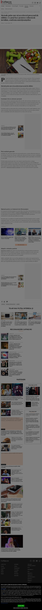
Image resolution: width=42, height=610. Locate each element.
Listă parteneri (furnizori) (4, 603)
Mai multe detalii (3, 588)
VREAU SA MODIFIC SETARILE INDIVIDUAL (20, 607)
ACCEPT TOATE (21, 605)
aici (3, 593)
